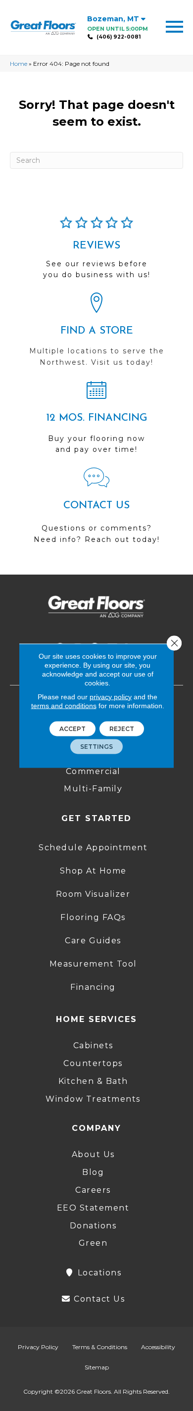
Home (18, 63)
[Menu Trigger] (174, 26)
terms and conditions (63, 705)
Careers (93, 1190)
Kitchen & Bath (93, 1081)
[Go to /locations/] (96, 334)
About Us (93, 1154)
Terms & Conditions (99, 1347)
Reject (121, 728)
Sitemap (97, 1367)
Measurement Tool (93, 964)
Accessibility (158, 1347)
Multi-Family (93, 788)
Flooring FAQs (93, 917)
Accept (72, 728)
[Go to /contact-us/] (96, 510)
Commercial (93, 771)
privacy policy (111, 696)
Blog (93, 1172)
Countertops (93, 1063)
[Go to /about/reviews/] (96, 252)
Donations (93, 1225)
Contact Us (98, 1299)
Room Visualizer (93, 894)
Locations (98, 1272)
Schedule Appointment (93, 847)
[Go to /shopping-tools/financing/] (96, 421)
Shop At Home (93, 871)
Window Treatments (93, 1099)
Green (93, 1243)
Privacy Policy (38, 1347)
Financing (93, 987)
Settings (96, 746)
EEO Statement (93, 1208)
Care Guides (93, 940)
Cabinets (93, 1045)
